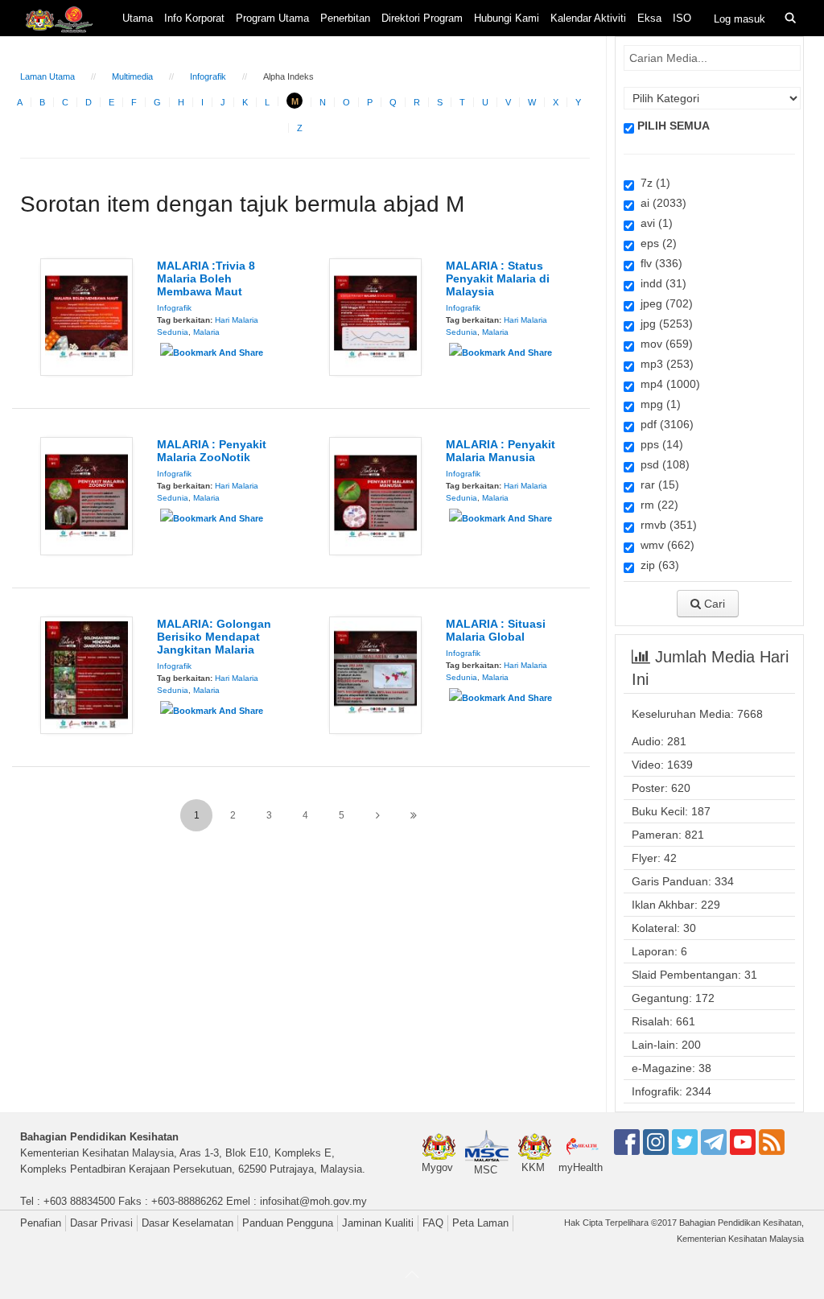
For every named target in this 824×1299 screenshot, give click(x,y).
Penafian (40, 1223)
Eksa (649, 18)
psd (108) (662, 464)
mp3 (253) (664, 363)
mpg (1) (657, 404)
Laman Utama (47, 76)
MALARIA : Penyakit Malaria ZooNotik (211, 451)
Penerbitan (345, 18)
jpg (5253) (663, 323)
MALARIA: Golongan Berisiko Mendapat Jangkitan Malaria (214, 636)
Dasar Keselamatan (187, 1223)
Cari (713, 603)
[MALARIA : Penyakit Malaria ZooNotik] (86, 495)
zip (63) (656, 565)
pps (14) (658, 444)
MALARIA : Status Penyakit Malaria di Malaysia (498, 278)
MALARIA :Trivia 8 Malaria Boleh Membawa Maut (206, 278)
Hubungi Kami (506, 18)
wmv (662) (664, 544)
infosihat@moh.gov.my (313, 1201)
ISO (682, 18)
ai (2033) (660, 202)
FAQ (432, 1223)
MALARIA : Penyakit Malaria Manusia (500, 451)
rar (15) (656, 484)
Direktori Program (422, 18)
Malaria (206, 332)
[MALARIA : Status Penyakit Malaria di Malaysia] (375, 316)
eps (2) (655, 243)
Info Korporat (194, 18)
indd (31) (660, 283)
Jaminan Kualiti (378, 1223)
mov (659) (663, 343)
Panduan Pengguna (287, 1223)
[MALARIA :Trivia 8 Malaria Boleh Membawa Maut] (86, 316)
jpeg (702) (663, 303)
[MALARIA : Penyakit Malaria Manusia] (375, 495)
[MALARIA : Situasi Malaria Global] (375, 674)
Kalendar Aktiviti (588, 18)
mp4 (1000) (667, 383)
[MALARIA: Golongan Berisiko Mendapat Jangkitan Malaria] (86, 674)
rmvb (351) (665, 524)
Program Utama (272, 18)
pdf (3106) (664, 424)
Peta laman (480, 1223)
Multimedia (132, 76)
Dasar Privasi (101, 1223)
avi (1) (653, 222)
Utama (137, 18)
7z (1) (652, 182)
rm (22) (656, 504)
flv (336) (658, 263)
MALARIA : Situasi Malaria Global (496, 630)
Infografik (208, 76)
